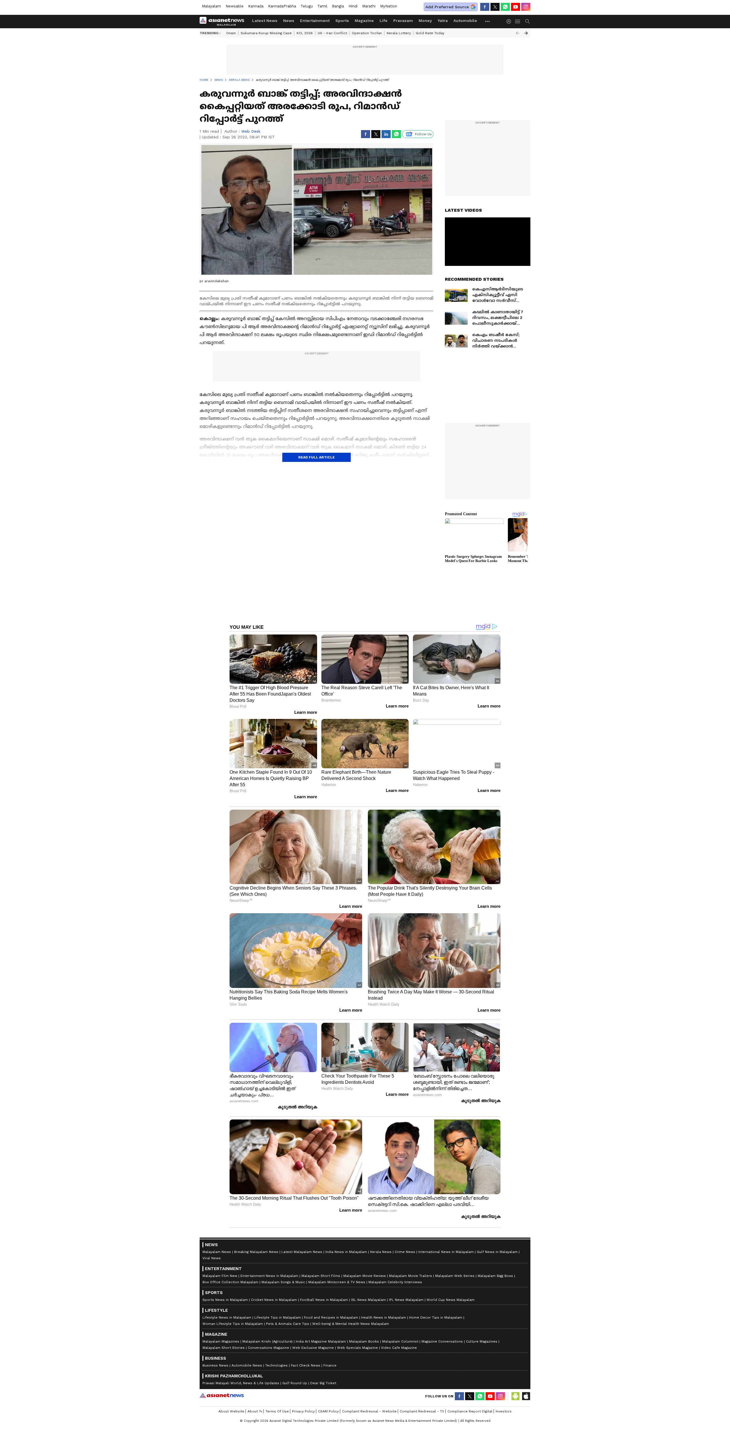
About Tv (255, 1411)
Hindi (353, 6)
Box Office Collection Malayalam (230, 1282)
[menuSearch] (527, 21)
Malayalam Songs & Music (283, 1282)
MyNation (388, 6)
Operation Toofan (367, 33)
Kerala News (381, 1252)
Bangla (338, 6)
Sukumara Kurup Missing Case (266, 33)
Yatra (443, 20)
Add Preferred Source (447, 7)
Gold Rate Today (430, 33)
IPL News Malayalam (406, 1300)
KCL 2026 (305, 33)
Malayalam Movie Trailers (410, 1276)
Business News (215, 1365)
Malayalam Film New (219, 1276)
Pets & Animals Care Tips (287, 1324)
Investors (504, 1411)
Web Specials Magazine (357, 1348)
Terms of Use (277, 1411)
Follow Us (423, 134)
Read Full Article (316, 457)
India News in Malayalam (346, 1252)
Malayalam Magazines (220, 1341)
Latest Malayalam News (301, 1252)
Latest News (264, 20)
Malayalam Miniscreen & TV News (336, 1282)
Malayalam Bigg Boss (495, 1276)
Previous (517, 33)
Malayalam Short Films (320, 1276)
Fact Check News (305, 1365)
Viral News (211, 1258)
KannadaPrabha (282, 6)
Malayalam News (216, 1252)
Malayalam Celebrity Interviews (395, 1282)
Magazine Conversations (442, 1341)
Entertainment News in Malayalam (269, 1276)
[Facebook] (484, 7)
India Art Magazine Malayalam (321, 1341)
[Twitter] (495, 7)
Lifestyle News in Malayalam (226, 1317)
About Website (231, 1411)
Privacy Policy (303, 1411)
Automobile (465, 20)
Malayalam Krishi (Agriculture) (267, 1341)
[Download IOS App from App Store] (525, 1396)
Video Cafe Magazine (399, 1348)
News (288, 20)
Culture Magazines (481, 1341)
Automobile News (247, 1365)
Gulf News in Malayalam (497, 1252)
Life (384, 20)
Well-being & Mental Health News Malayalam (350, 1324)
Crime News (405, 1252)
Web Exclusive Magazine (313, 1348)
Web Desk (250, 131)
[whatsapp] (505, 7)
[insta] (525, 7)
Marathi (369, 6)
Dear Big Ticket (323, 1383)
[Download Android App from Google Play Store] (515, 1396)
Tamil (322, 6)
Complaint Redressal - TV (422, 1411)
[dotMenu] (487, 21)
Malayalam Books (364, 1341)
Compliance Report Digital (469, 1411)
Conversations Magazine (268, 1348)
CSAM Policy (328, 1411)
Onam (231, 33)
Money (425, 20)
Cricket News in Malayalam (274, 1300)
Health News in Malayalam (383, 1317)
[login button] (510, 21)
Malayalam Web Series (454, 1276)
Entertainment (315, 20)
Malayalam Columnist (400, 1341)
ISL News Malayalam (368, 1300)
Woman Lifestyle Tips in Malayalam (232, 1324)
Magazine (364, 20)
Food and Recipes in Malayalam (331, 1317)
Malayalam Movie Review (364, 1276)
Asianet (222, 1395)
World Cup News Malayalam (450, 1300)
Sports (342, 20)
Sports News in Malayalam (225, 1300)
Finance (329, 1365)
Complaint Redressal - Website (369, 1411)
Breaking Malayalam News (256, 1252)
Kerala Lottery (399, 33)
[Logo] (224, 21)
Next (526, 33)
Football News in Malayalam (324, 1300)
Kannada (255, 6)
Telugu (307, 6)
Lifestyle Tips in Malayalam (277, 1317)
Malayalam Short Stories (223, 1348)
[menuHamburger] (518, 21)
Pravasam (403, 20)
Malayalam (211, 6)
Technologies (276, 1365)
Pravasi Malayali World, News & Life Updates (240, 1383)
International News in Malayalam (446, 1252)
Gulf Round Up (294, 1383)
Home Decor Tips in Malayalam (435, 1317)
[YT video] (515, 7)
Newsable (235, 6)
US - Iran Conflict (332, 33)
